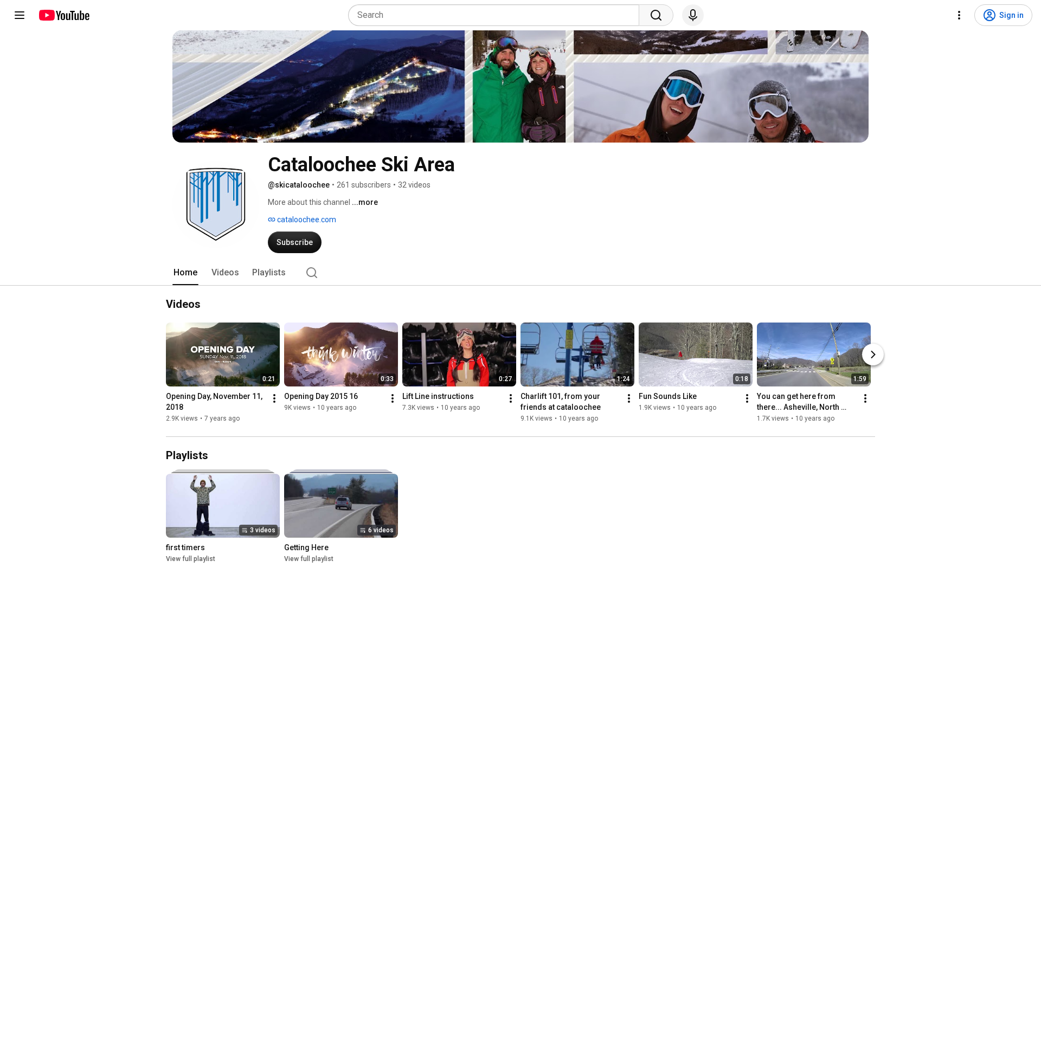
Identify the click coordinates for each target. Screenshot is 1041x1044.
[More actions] (274, 398)
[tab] (185, 273)
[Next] (873, 354)
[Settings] (959, 15)
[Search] (656, 15)
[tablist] (520, 273)
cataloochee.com (305, 219)
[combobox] (497, 15)
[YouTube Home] (63, 15)
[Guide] (19, 15)
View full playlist (190, 559)
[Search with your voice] (693, 15)
